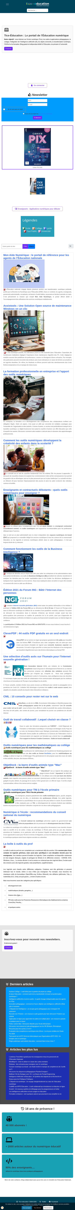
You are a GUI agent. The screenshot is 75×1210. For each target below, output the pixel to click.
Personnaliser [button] (48, 1208)
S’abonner (37, 117)
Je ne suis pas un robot (15, 109)
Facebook (54, 1202)
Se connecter (39, 85)
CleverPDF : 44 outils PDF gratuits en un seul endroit (35, 633)
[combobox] (37, 10)
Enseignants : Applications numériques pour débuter (39, 209)
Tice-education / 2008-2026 (27, 1202)
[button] (2, 1207)
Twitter (44, 1202)
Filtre (25, 246)
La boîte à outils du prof (18, 843)
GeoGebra (47, 753)
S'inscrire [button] (8, 48)
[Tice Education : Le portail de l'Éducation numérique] (37, 4)
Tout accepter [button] (27, 1208)
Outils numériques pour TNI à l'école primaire (31, 789)
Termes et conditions (45, 114)
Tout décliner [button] (37, 1208)
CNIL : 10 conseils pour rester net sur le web (30, 696)
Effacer (31, 246)
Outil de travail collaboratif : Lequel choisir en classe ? (37, 719)
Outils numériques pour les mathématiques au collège (36, 745)
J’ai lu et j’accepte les (38, 114)
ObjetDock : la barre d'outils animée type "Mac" (32, 764)
